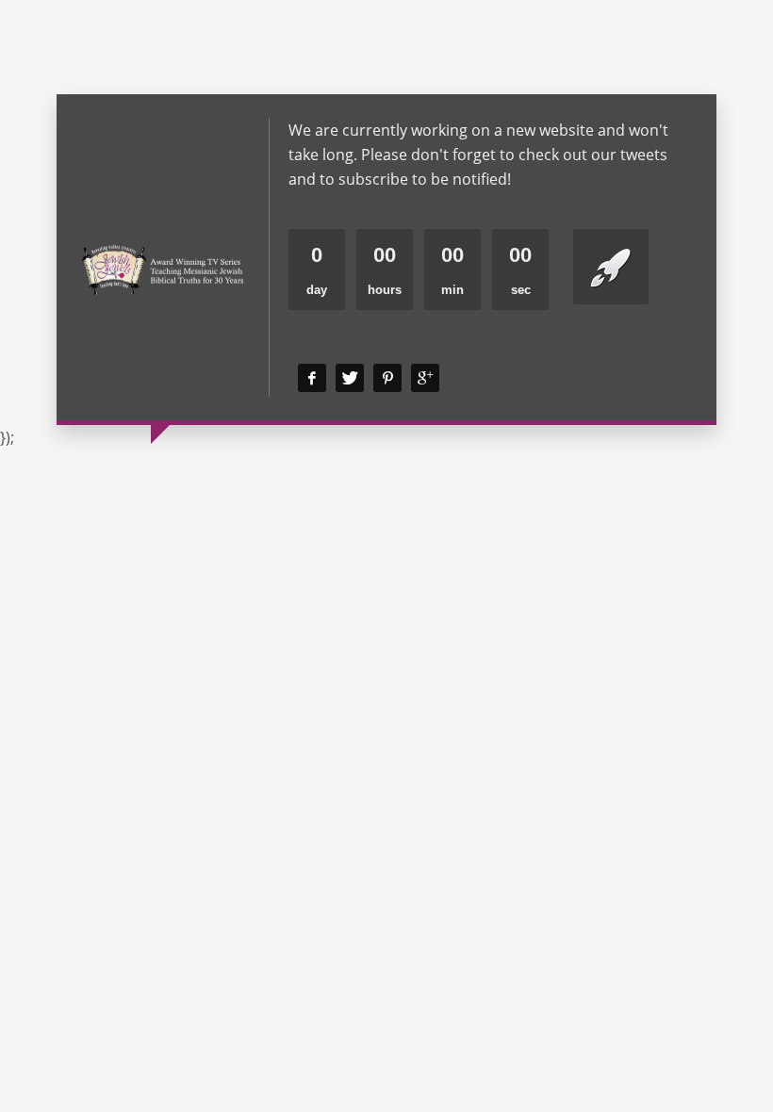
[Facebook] (312, 378)
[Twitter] (350, 378)
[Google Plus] (425, 378)
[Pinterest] (387, 378)
